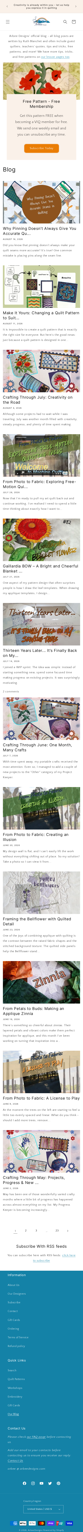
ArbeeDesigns (35, 1530)
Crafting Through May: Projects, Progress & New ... (34, 1180)
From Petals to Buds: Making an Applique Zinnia (33, 1011)
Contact (13, 1311)
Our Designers (17, 1293)
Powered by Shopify (53, 1530)
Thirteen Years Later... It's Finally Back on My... (40, 653)
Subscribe (14, 1302)
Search (12, 1370)
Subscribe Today (41, 148)
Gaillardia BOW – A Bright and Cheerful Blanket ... (40, 568)
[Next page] (67, 1231)
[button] (7, 22)
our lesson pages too (55, 57)
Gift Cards (14, 1320)
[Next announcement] (76, 6)
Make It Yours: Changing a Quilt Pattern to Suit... (41, 315)
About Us (13, 1285)
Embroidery (15, 1396)
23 (57, 1230)
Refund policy (16, 1346)
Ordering (13, 1328)
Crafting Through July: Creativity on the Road (38, 400)
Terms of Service (18, 1337)
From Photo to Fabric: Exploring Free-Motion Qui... (39, 484)
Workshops (15, 1388)
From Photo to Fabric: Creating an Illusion (36, 837)
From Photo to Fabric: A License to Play (41, 1098)
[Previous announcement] (7, 6)
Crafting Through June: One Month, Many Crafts (37, 747)
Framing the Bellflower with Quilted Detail (37, 921)
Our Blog (13, 1414)
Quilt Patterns (16, 1379)
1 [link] (15, 1231)
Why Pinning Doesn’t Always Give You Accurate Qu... (39, 231)
